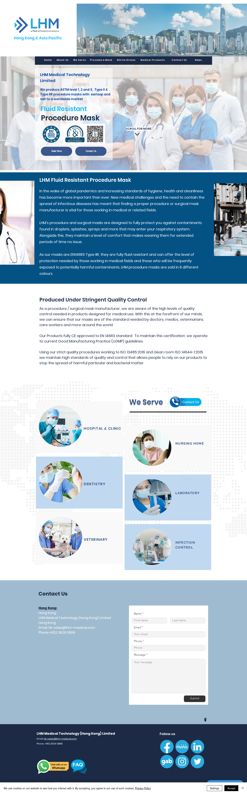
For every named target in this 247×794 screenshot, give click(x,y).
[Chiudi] (242, 788)
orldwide (63, 99)
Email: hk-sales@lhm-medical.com (67, 627)
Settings (214, 788)
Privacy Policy (143, 788)
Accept (231, 788)
